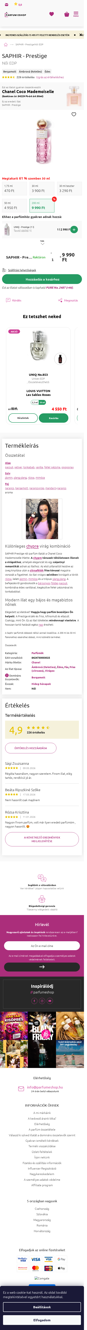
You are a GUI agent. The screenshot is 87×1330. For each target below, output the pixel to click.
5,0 (20, 4)
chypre (32, 545)
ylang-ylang (20, 477)
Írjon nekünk (42, 1157)
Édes (60, 667)
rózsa (31, 477)
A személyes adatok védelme (42, 1179)
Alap (8, 463)
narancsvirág (36, 488)
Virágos (49, 670)
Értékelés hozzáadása (31, 748)
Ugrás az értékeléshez (50, 77)
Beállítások (42, 1307)
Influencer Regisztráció (42, 1168)
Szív (7, 473)
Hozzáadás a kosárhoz (42, 279)
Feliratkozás (42, 967)
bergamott (21, 488)
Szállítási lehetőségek (22, 270)
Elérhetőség (42, 1124)
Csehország (42, 1209)
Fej (7, 483)
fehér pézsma (52, 467)
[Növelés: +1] (60, 257)
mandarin (50, 488)
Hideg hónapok (41, 684)
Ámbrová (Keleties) (44, 667)
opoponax (68, 467)
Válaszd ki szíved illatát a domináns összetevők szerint (42, 1135)
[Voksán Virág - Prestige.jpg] (42, 519)
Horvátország (42, 1231)
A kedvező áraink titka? (42, 1118)
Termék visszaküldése (42, 1146)
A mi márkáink (42, 1113)
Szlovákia (42, 1214)
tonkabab (29, 467)
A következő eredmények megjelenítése (42, 839)
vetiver (18, 467)
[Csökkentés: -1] (51, 252)
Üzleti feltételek (42, 1152)
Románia (42, 1225)
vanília (39, 467)
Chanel (36, 662)
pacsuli (9, 467)
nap (41, 624)
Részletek (23, 418)
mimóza (40, 477)
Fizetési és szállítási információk (42, 1163)
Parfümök (38, 653)
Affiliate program (42, 1185)
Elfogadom (42, 1320)
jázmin (9, 477)
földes (54, 583)
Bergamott (38, 677)
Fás (66, 667)
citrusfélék (37, 570)
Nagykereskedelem (42, 1174)
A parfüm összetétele (42, 1129)
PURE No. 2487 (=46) (59, 287)
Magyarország (42, 1220)
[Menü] (76, 14)
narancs (9, 488)
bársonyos (44, 583)
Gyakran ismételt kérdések (42, 1140)
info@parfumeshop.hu (45, 1089)
